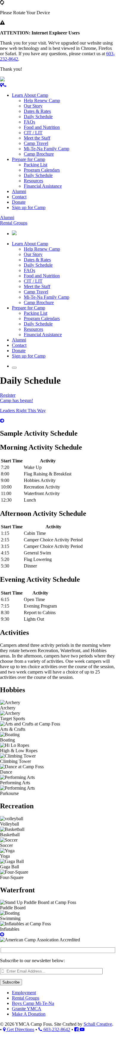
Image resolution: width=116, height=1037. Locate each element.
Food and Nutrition (42, 127)
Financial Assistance (43, 186)
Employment (24, 992)
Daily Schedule (38, 116)
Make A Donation (29, 1014)
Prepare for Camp (28, 159)
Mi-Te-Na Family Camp (46, 148)
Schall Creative (98, 1024)
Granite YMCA (26, 1008)
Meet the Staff (37, 137)
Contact (19, 196)
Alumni (19, 191)
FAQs (29, 121)
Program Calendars (42, 170)
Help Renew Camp (42, 100)
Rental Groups (13, 222)
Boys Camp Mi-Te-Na (33, 1003)
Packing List (35, 164)
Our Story (33, 105)
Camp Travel (36, 143)
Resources (33, 180)
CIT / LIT (33, 132)
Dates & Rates (37, 111)
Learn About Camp (30, 95)
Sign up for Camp (29, 207)
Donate (19, 202)
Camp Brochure (39, 154)
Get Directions (20, 1029)
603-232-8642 (56, 1029)
